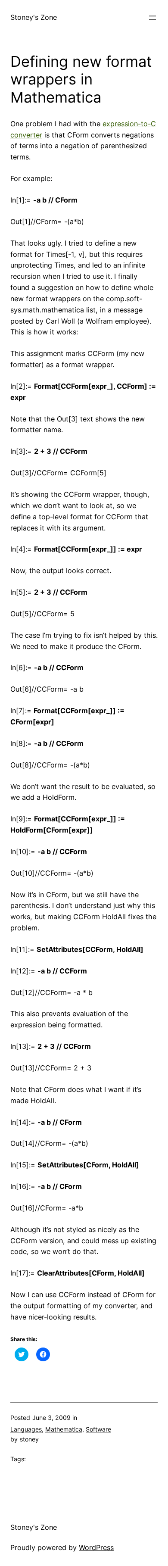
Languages (26, 1429)
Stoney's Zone (33, 17)
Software (98, 1429)
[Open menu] (152, 17)
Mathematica (63, 1429)
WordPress (96, 1547)
